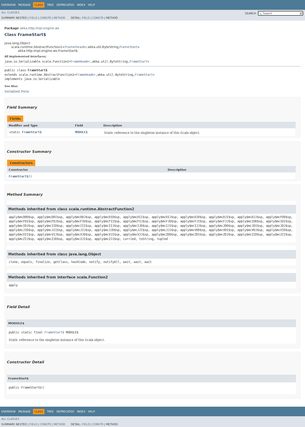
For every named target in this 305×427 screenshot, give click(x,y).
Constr (45, 17)
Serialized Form (16, 91)
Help (91, 4)
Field (33, 17)
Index (81, 4)
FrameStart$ (32, 132)
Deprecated (65, 4)
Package (24, 4)
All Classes (10, 12)
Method (59, 17)
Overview (8, 4)
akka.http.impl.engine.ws (39, 28)
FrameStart (128, 47)
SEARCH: (251, 13)
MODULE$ (81, 132)
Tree (50, 4)
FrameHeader (76, 47)
